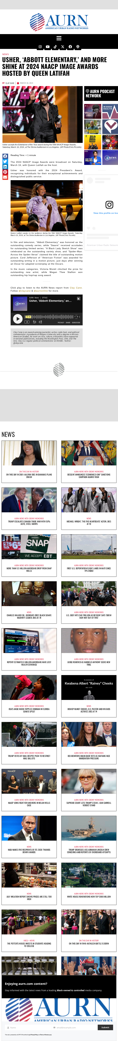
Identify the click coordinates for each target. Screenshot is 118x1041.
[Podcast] (78, 46)
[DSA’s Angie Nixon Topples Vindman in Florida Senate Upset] (29, 687)
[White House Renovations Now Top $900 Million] (88, 875)
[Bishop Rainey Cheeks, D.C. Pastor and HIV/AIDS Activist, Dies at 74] (88, 687)
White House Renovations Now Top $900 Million (89, 896)
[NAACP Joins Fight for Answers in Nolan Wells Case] (29, 781)
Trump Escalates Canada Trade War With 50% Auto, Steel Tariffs (29, 522)
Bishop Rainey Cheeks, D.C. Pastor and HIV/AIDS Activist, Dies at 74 (89, 710)
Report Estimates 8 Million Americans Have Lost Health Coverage (29, 663)
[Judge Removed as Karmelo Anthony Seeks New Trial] (88, 640)
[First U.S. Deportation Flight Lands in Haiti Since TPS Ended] (88, 547)
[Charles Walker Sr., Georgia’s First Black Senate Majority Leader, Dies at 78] (29, 593)
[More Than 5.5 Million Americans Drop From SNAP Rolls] (29, 547)
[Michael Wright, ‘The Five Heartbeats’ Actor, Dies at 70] (88, 500)
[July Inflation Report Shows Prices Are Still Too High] (29, 875)
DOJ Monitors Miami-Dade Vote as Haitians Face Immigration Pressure (89, 757)
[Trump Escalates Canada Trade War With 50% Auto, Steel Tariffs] (29, 500)
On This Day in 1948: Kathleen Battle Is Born (89, 943)
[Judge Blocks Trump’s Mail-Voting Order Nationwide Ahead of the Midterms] (29, 969)
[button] (5, 156)
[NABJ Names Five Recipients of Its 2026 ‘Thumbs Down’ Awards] (29, 828)
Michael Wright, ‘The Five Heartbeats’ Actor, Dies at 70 (89, 522)
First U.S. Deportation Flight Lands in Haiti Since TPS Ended (89, 569)
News (5, 54)
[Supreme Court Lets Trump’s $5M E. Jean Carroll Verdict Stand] (88, 781)
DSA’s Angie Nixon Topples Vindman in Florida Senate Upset (29, 710)
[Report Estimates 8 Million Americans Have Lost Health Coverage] (29, 640)
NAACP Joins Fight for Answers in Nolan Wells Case (29, 804)
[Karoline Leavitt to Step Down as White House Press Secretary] (88, 969)
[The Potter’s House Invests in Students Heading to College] (29, 922)
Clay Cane (76, 287)
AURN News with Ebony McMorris (89, 471)
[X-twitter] (62, 46)
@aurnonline (41, 291)
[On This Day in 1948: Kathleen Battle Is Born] (88, 922)
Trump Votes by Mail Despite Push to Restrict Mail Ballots (29, 757)
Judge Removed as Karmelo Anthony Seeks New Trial (88, 663)
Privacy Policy (34, 1034)
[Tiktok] (55, 46)
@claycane (25, 291)
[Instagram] (40, 46)
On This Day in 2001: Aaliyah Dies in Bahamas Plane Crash (29, 476)
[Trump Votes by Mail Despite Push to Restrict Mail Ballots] (29, 734)
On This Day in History (29, 471)
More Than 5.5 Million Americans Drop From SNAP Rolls (29, 569)
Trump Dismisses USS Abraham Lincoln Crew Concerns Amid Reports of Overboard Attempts (89, 851)
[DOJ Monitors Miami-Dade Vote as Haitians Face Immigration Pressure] (88, 734)
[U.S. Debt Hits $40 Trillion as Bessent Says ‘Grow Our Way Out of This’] (88, 593)
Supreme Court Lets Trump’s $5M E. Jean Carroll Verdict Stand (89, 804)
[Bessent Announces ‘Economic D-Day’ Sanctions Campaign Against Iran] (88, 453)
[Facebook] (70, 46)
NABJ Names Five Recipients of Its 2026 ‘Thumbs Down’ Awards (29, 851)
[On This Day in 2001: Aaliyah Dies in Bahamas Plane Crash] (29, 453)
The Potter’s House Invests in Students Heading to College (29, 945)
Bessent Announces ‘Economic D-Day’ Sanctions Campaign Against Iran (88, 476)
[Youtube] (47, 46)
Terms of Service (44, 1034)
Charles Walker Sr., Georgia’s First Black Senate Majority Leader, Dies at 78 (29, 616)
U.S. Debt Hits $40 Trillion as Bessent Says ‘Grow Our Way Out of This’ (88, 616)
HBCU (26, 940)
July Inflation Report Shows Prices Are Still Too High (29, 898)
